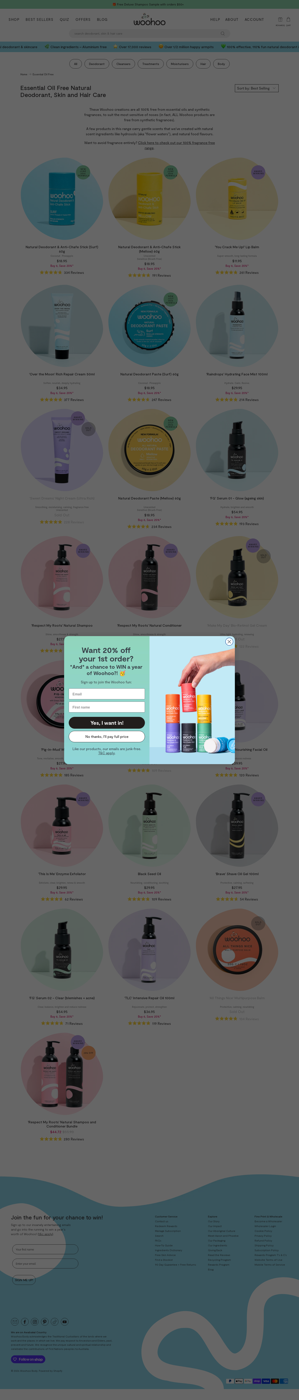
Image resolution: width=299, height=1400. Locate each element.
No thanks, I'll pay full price (106, 736)
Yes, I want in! (106, 722)
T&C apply (106, 753)
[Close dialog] (229, 641)
